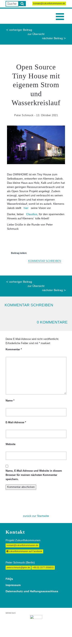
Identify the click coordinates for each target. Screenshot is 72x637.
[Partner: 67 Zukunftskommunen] (36, 622)
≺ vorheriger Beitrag (19, 29)
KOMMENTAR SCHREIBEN (44, 261)
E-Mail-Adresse (16, 422)
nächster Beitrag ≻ (54, 38)
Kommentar (14, 349)
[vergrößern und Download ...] (36, 145)
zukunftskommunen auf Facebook (25, 551)
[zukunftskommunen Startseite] (14, 16)
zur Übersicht (36, 34)
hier (26, 208)
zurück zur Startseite (36, 515)
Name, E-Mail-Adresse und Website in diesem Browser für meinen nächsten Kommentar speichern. (34, 475)
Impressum (13, 585)
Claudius (31, 214)
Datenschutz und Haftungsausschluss (32, 591)
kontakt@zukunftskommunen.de (49, 3)
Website (10, 444)
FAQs (9, 578)
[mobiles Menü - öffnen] (60, 16)
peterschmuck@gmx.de (18, 567)
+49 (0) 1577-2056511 (43, 567)
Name (10, 400)
